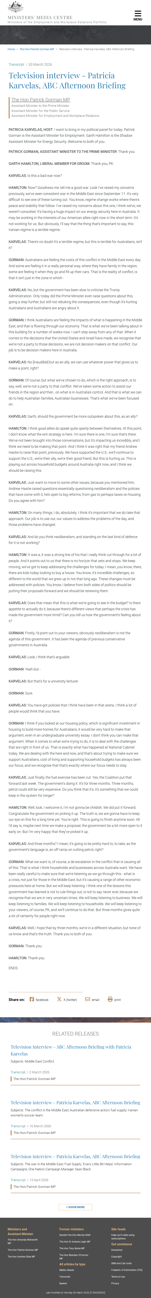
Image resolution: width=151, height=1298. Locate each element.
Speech (63, 1283)
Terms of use (118, 1276)
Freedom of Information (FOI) (126, 1270)
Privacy (115, 1283)
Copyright (116, 1256)
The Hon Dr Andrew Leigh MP (74, 1241)
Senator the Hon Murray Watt (74, 1235)
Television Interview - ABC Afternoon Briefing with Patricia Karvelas (75, 1062)
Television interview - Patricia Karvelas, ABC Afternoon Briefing (75, 1117)
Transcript (64, 1276)
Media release (66, 1270)
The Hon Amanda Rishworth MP (23, 1241)
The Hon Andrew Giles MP (21, 1256)
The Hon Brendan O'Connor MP (73, 1257)
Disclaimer (116, 1250)
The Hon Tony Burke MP (72, 1248)
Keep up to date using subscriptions (122, 1237)
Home (11, 49)
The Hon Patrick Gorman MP (36, 49)
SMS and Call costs (121, 1263)
